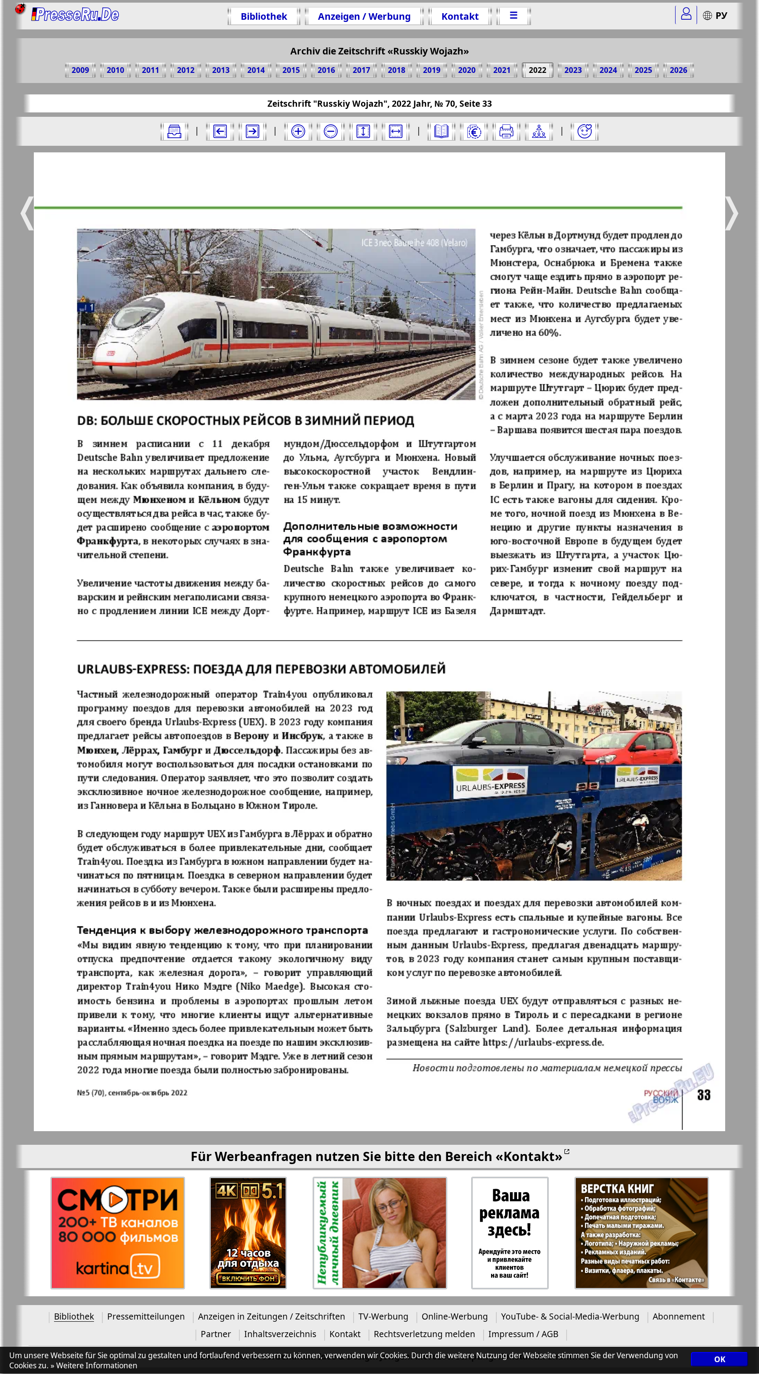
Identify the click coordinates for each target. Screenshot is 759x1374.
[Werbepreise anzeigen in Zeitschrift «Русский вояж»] (474, 131)
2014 (256, 70)
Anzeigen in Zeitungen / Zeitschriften (271, 1316)
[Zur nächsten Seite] (253, 131)
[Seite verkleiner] (331, 131)
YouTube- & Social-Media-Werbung (570, 1316)
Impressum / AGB (523, 1334)
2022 (537, 70)
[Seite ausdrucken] (506, 131)
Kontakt (460, 16)
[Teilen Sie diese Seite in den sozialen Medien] (539, 131)
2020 (467, 70)
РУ (721, 15)
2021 (502, 70)
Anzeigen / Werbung (364, 16)
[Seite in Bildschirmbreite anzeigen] (396, 131)
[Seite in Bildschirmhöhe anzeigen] (363, 131)
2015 (291, 70)
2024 (608, 70)
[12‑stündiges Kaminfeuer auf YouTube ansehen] (248, 1233)
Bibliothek (264, 16)
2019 (432, 70)
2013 (221, 70)
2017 (361, 70)
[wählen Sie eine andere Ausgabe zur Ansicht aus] (174, 131)
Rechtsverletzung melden (424, 1334)
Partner (216, 1334)
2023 (573, 70)
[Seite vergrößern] (298, 131)
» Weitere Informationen (94, 1366)
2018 (396, 70)
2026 (678, 70)
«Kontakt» (529, 1156)
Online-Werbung (455, 1316)
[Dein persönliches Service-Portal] (686, 15)
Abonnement (679, 1316)
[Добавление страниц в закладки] (585, 131)
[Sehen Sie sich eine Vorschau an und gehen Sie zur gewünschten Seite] (441, 131)
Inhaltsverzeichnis (280, 1334)
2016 (326, 70)
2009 (80, 70)
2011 (150, 70)
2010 (115, 70)
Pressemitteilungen (146, 1316)
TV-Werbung (383, 1316)
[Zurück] (220, 131)
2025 (643, 70)
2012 (186, 70)
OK (719, 1360)
